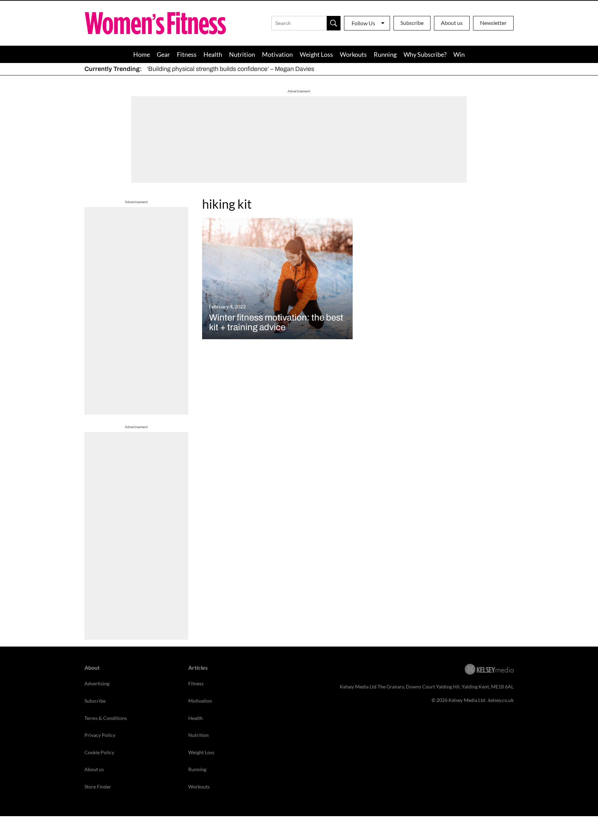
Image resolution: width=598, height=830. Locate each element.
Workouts (353, 54)
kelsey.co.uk (501, 700)
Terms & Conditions (105, 718)
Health (212, 54)
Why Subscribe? (425, 54)
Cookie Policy (99, 752)
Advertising (96, 683)
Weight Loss (316, 54)
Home (141, 54)
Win (459, 54)
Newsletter (493, 22)
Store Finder (97, 787)
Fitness (187, 54)
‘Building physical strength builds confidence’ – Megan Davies (230, 68)
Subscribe (412, 22)
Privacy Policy (99, 735)
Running (385, 54)
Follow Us (363, 23)
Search (334, 23)
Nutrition (242, 54)
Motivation (277, 54)
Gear (163, 54)
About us (452, 22)
